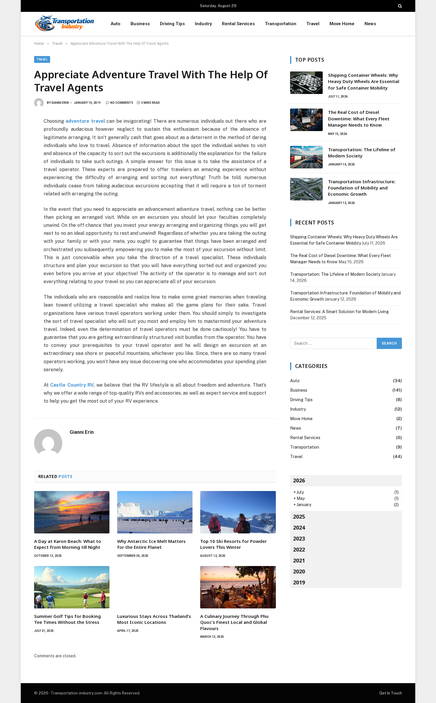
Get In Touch (390, 693)
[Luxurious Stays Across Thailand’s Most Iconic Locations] (154, 587)
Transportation (280, 23)
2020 (299, 571)
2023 (299, 538)
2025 (299, 516)
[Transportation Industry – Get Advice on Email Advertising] (64, 23)
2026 (299, 480)
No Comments (121, 102)
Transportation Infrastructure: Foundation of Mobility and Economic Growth (361, 187)
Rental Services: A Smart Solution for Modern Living (339, 311)
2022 (299, 549)
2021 (299, 560)
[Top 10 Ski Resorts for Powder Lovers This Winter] (238, 512)
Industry (203, 23)
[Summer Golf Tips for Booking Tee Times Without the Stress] (71, 587)
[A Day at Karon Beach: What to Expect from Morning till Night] (71, 512)
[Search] (399, 6)
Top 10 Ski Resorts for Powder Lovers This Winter (233, 544)
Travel (312, 23)
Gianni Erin (60, 102)
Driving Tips (172, 23)
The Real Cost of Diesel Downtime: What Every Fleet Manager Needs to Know (358, 118)
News (370, 23)
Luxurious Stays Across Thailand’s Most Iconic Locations (154, 619)
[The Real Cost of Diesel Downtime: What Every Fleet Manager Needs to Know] (306, 120)
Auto (115, 23)
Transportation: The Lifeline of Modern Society (361, 152)
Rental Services (238, 23)
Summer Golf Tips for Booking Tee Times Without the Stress (67, 619)
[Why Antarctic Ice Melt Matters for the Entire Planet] (154, 512)
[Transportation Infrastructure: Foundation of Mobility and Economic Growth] (306, 189)
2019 (299, 582)
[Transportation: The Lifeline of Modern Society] (306, 157)
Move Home (342, 23)
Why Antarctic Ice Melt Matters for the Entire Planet (151, 544)
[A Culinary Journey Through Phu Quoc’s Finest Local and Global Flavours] (238, 587)
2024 (299, 527)
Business (140, 23)
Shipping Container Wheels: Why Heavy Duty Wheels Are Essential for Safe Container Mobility (363, 81)
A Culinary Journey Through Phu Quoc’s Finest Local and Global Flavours (234, 622)
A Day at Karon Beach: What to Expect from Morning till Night (67, 544)
